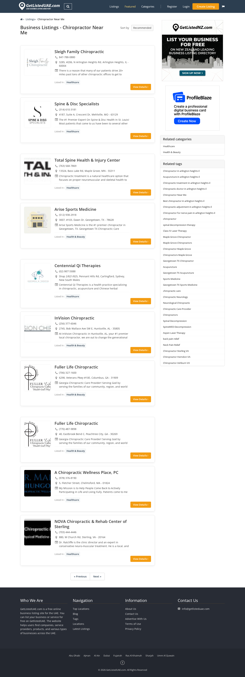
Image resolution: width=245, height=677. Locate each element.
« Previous (80, 576)
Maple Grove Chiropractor (177, 236)
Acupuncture (170, 267)
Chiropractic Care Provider (177, 309)
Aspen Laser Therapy (174, 332)
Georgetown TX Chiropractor (178, 260)
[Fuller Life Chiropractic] (37, 378)
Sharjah (149, 655)
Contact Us (131, 614)
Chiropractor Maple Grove (177, 248)
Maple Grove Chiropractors (177, 242)
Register (172, 6)
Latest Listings (81, 629)
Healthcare (73, 82)
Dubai (106, 655)
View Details (140, 86)
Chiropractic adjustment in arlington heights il (187, 206)
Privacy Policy (133, 629)
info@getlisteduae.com (195, 608)
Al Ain (97, 655)
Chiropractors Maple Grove (177, 255)
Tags (75, 619)
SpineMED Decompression (177, 326)
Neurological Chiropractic (176, 302)
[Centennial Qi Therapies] (37, 276)
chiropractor (169, 218)
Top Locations (81, 608)
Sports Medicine (171, 278)
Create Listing (206, 6)
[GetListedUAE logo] (39, 6)
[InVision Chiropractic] (37, 329)
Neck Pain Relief (171, 344)
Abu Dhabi (74, 655)
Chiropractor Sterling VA (176, 351)
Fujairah (117, 655)
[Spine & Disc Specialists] (37, 114)
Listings (114, 6)
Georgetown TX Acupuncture (178, 272)
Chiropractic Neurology (175, 297)
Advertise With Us (136, 619)
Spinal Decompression (175, 321)
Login (186, 6)
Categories (147, 6)
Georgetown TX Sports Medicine (180, 284)
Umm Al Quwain (165, 655)
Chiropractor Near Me (174, 194)
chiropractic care (172, 290)
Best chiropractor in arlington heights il (183, 201)
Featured (130, 6)
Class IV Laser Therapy (175, 230)
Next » (97, 576)
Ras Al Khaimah (134, 655)
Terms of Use (133, 624)
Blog (75, 614)
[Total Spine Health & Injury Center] (37, 171)
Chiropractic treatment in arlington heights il (186, 182)
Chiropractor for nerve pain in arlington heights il (189, 213)
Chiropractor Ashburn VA (176, 363)
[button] (223, 6)
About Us (130, 608)
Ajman (87, 655)
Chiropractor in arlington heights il (181, 171)
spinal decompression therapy (179, 225)
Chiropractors (170, 314)
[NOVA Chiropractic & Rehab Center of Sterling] (37, 532)
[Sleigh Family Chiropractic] (37, 62)
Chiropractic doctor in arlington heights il (184, 188)
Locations (78, 624)
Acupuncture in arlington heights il (181, 176)
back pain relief (171, 338)
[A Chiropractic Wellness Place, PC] (37, 483)
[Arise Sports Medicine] (37, 220)
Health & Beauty (76, 236)
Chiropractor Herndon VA (176, 356)
